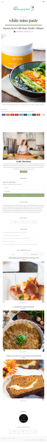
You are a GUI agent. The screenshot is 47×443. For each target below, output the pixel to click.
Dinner (14, 25)
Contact (13, 438)
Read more (23, 171)
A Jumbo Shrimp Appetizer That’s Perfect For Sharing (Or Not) (15, 232)
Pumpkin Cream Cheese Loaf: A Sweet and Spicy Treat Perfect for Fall (16, 238)
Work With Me (4, 438)
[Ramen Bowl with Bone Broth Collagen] (23, 68)
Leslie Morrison (20, 31)
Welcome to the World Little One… (9, 241)
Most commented (34, 254)
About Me (9, 438)
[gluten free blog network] (23, 418)
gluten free (25, 25)
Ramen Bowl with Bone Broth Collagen (23, 28)
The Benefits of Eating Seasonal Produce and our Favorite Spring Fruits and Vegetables (20, 244)
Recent (13, 254)
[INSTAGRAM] (27, 431)
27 (32, 31)
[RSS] (36, 431)
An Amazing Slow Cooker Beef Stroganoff (11, 235)
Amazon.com (25, 205)
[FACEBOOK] (10, 431)
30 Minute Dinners (9, 25)
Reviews (39, 25)
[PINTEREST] (19, 431)
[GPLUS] (23, 431)
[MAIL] (31, 431)
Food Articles (19, 25)
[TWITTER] (14, 431)
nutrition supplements (33, 25)
